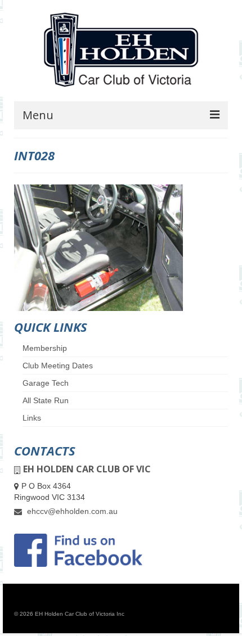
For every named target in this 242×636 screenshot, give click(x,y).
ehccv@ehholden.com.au (71, 511)
